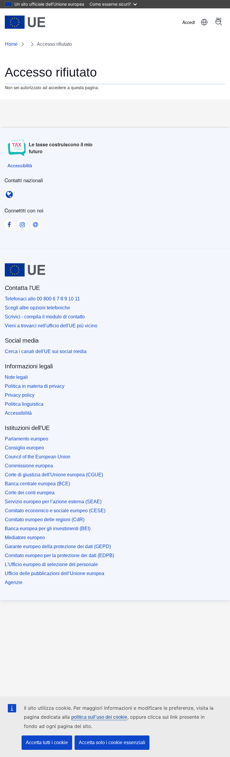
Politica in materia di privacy (34, 386)
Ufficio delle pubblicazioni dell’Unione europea (54, 573)
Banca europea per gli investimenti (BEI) (47, 528)
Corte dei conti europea (30, 492)
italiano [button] (204, 22)
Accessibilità (18, 413)
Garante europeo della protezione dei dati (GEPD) (58, 546)
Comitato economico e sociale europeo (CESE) (55, 510)
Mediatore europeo (25, 537)
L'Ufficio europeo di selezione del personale (51, 564)
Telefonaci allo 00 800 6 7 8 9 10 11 (42, 298)
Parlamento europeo (26, 438)
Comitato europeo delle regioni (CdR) (44, 519)
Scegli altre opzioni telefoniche (37, 307)
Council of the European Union (37, 456)
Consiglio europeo (24, 447)
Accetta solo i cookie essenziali (112, 742)
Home (11, 44)
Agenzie (13, 582)
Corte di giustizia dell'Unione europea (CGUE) (54, 474)
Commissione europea (29, 465)
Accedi (188, 22)
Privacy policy (19, 395)
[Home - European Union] (25, 22)
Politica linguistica (24, 404)
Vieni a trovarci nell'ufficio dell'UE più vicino (51, 325)
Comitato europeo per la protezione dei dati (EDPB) (59, 555)
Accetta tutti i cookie (47, 742)
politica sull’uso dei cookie (99, 717)
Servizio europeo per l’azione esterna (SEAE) (53, 501)
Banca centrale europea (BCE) (37, 483)
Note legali (16, 377)
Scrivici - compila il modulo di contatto (45, 316)
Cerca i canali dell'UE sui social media (46, 351)
